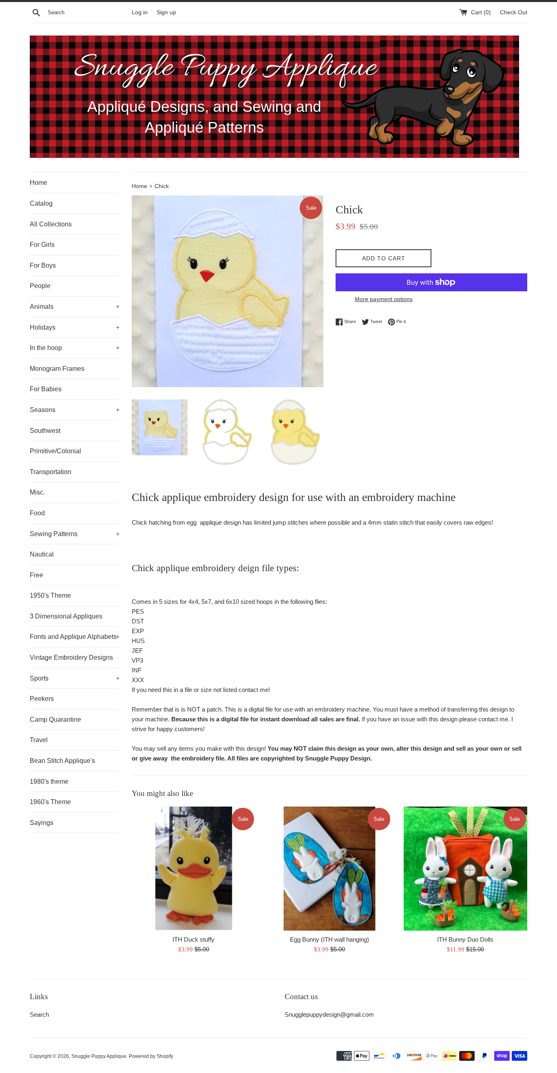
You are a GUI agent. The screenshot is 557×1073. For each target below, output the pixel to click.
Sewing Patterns (74, 533)
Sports (74, 678)
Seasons (74, 409)
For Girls (42, 244)
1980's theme (49, 781)
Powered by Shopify (151, 1056)
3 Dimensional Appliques (66, 616)
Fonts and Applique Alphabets (74, 636)
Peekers (42, 698)
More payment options (384, 299)
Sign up (166, 12)
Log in (140, 12)
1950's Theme (50, 595)
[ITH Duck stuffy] (193, 868)
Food (37, 513)
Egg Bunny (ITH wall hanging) (329, 939)
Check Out (513, 12)
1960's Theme (50, 801)
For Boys (43, 265)
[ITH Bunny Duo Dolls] (465, 868)
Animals (74, 306)
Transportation (50, 471)
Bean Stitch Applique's (62, 760)
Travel (39, 739)
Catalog (41, 203)
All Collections (51, 224)
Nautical (42, 554)
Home (38, 182)
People (40, 285)
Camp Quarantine (55, 719)
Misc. (37, 492)
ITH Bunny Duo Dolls (465, 939)
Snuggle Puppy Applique (98, 1056)
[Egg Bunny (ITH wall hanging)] (329, 868)
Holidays (74, 327)
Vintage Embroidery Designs (71, 657)
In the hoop (74, 347)
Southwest (45, 430)
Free (36, 575)
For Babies (46, 389)
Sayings (41, 822)
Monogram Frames (57, 368)
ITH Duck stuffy (193, 939)
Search (39, 1014)
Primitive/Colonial (55, 451)
